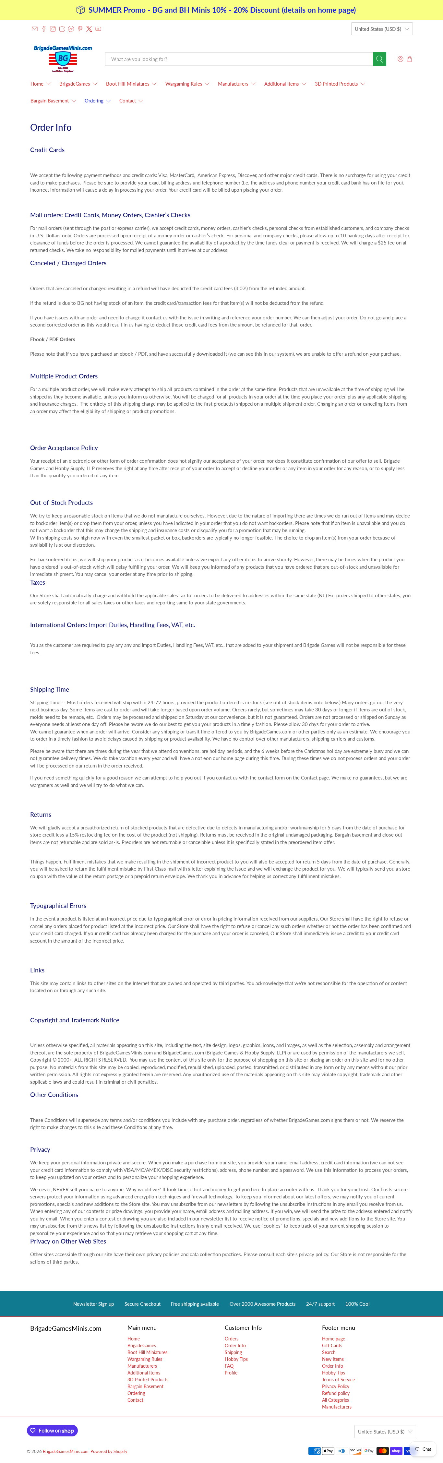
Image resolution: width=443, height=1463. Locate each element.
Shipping (233, 1352)
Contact (127, 100)
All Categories (335, 1400)
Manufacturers (233, 84)
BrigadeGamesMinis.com (66, 1451)
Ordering (94, 100)
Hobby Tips (236, 1359)
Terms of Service (338, 1379)
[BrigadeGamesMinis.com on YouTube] (98, 29)
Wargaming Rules (183, 84)
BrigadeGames (74, 84)
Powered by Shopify (108, 1451)
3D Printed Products (336, 84)
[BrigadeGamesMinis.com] (62, 59)
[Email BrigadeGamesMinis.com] (35, 29)
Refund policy (336, 1393)
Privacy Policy (335, 1386)
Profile (231, 1372)
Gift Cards (332, 1345)
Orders (231, 1338)
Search (329, 1352)
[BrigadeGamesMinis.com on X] (89, 29)
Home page (333, 1338)
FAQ (229, 1366)
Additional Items (281, 84)
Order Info (235, 1345)
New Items (333, 1359)
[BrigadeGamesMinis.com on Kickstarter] (62, 29)
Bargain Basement (49, 100)
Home (36, 84)
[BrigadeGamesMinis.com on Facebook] (44, 29)
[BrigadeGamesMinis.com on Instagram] (53, 29)
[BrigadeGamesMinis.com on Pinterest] (80, 29)
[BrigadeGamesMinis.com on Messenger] (71, 29)
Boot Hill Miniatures (128, 84)
